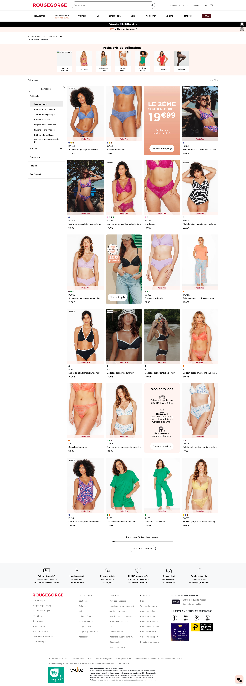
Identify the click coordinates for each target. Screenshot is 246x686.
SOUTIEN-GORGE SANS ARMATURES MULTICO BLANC (127, 447)
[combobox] (113, 5)
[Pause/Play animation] (242, 24)
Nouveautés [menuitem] (39, 16)
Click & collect (116, 642)
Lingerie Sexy (85, 627)
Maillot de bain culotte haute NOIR (160, 373)
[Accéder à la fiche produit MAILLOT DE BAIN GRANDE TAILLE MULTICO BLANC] (200, 187)
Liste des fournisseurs (43, 636)
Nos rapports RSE (41, 631)
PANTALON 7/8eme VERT (155, 521)
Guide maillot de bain (150, 627)
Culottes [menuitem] (82, 16)
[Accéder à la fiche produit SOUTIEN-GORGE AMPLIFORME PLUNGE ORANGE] (200, 336)
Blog (142, 601)
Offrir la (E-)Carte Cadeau (194, 600)
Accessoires (84, 637)
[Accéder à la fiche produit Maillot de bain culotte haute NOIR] (162, 336)
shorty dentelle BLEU (116, 149)
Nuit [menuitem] (97, 16)
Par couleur (35, 157)
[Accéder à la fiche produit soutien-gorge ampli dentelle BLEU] (85, 113)
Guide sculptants (148, 632)
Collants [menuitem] (169, 16)
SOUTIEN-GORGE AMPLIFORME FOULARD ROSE (124, 224)
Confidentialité (77, 659)
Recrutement (38, 621)
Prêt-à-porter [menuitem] (150, 16)
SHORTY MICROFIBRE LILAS (155, 298)
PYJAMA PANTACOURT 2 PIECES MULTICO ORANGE (203, 298)
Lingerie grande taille (88, 632)
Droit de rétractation (119, 621)
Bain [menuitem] (133, 16)
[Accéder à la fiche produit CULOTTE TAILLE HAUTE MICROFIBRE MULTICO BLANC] (200, 410)
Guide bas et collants (150, 621)
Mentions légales (104, 659)
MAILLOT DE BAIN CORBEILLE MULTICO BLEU (199, 149)
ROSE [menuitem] (206, 16)
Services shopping (118, 601)
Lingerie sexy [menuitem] (115, 16)
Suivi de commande (118, 611)
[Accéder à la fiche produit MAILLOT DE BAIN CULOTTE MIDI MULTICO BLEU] (85, 187)
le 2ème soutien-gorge (123, 29)
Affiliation (37, 616)
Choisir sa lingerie (148, 616)
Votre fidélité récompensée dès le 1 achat (123, 23)
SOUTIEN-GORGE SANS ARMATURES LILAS (84, 298)
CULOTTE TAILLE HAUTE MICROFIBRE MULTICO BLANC (202, 447)
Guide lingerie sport (149, 637)
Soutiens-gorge (86, 601)
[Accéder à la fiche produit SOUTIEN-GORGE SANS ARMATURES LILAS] (85, 261)
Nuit (81, 611)
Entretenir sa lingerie (149, 642)
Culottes (82, 606)
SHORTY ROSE (150, 224)
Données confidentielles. (146, 680)
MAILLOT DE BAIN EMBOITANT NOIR (120, 373)
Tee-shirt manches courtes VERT (121, 521)
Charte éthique (39, 642)
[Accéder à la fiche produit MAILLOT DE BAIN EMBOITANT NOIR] (124, 336)
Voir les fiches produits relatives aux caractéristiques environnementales (81, 664)
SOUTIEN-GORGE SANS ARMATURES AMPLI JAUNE (202, 521)
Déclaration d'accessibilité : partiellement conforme (158, 659)
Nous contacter (40, 626)
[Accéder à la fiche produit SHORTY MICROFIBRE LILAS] (162, 261)
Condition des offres (57, 659)
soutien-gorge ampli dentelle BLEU (83, 149)
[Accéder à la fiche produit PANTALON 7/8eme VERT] (162, 485)
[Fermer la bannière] (242, 29)
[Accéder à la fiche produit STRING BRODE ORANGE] (85, 410)
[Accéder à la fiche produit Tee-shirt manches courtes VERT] (124, 485)
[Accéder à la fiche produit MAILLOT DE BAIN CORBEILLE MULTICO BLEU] (200, 113)
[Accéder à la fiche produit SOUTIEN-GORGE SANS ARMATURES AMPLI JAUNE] (200, 485)
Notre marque (39, 600)
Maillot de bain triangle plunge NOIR (83, 373)
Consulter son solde (192, 604)
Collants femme (86, 616)
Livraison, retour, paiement (122, 606)
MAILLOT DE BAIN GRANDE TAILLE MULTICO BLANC (201, 224)
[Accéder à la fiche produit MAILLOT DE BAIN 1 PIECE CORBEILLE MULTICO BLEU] (85, 485)
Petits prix (34, 96)
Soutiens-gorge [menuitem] (62, 15)
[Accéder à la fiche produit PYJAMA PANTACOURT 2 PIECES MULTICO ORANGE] (200, 261)
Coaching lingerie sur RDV (121, 637)
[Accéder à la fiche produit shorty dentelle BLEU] (124, 113)
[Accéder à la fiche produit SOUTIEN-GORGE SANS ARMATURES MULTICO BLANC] (124, 410)
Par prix (33, 165)
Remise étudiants (117, 647)
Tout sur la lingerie (148, 606)
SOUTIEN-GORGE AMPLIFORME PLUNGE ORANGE (202, 373)
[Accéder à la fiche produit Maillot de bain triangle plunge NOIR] (85, 336)
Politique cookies (123, 659)
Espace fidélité (116, 632)
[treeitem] (41, 104)
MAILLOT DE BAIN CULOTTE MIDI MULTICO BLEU (86, 224)
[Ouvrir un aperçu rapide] (101, 89)
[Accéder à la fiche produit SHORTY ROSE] (162, 187)
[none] (46, 104)
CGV (90, 659)
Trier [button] (216, 80)
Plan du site (124, 664)
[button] (100, 89)
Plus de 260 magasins (43, 611)
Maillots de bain (86, 621)
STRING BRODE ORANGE (77, 447)
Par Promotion (36, 174)
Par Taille (34, 148)
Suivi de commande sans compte (123, 616)
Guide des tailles (147, 611)
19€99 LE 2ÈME (62, 18)
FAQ (111, 627)
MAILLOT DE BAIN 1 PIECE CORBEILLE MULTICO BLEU (88, 521)
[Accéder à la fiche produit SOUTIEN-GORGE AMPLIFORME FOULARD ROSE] (124, 187)
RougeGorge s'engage (43, 606)
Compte (196, 5)
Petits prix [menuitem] (187, 16)
